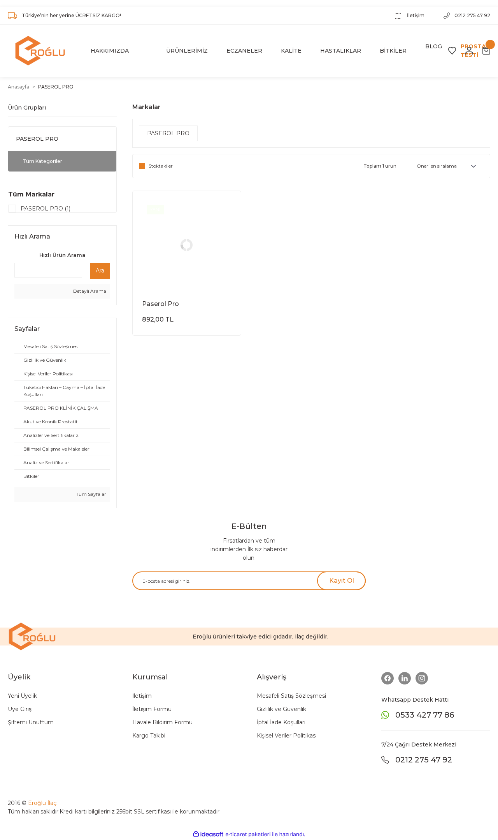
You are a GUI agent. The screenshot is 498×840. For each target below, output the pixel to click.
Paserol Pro (160, 304)
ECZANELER (244, 50)
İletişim (415, 15)
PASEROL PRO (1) (45, 208)
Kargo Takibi (148, 735)
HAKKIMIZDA (110, 50)
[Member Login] (469, 51)
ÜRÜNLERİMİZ (187, 50)
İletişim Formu (152, 709)
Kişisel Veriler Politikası (287, 735)
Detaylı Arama (89, 291)
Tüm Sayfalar (90, 494)
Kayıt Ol (341, 580)
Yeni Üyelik (22, 695)
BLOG (433, 46)
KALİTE (291, 50)
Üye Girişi (20, 709)
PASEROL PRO (56, 87)
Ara (100, 270)
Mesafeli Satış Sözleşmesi (291, 695)
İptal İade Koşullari (281, 722)
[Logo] (40, 50)
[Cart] (486, 51)
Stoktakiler (161, 166)
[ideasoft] (208, 834)
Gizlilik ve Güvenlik (281, 709)
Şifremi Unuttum (31, 722)
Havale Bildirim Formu (162, 722)
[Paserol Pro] (186, 245)
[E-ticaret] (248, 834)
